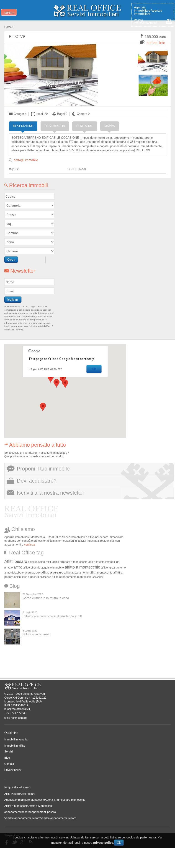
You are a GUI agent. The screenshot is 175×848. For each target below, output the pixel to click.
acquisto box (32, 572)
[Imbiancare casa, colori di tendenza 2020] (12, 618)
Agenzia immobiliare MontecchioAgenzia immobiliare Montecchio (44, 799)
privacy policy (103, 842)
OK (94, 369)
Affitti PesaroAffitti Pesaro (19, 793)
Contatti (9, 763)
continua (29, 544)
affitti (48, 562)
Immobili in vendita (16, 739)
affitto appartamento (76, 572)
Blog (7, 757)
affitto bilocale (31, 567)
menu (9, 13)
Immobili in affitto (14, 745)
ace (90, 561)
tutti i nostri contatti (15, 718)
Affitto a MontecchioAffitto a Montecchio (28, 806)
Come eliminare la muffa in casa (46, 598)
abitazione (45, 577)
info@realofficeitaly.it (17, 709)
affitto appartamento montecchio (72, 577)
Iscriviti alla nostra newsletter (50, 493)
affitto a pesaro (52, 572)
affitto (18, 567)
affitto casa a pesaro (26, 576)
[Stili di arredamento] (12, 636)
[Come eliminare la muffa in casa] (12, 600)
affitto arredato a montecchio (70, 561)
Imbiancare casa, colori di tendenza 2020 (52, 616)
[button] (65, 384)
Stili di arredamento (37, 634)
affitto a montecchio (82, 567)
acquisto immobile (52, 567)
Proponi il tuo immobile (43, 469)
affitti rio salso (36, 561)
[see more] (153, 61)
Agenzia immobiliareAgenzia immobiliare (148, 10)
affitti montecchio (101, 572)
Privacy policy (12, 770)
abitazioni (98, 577)
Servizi (8, 751)
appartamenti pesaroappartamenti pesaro (30, 812)
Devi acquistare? (37, 481)
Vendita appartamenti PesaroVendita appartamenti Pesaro (40, 818)
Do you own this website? (45, 369)
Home (8, 27)
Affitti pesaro (15, 561)
